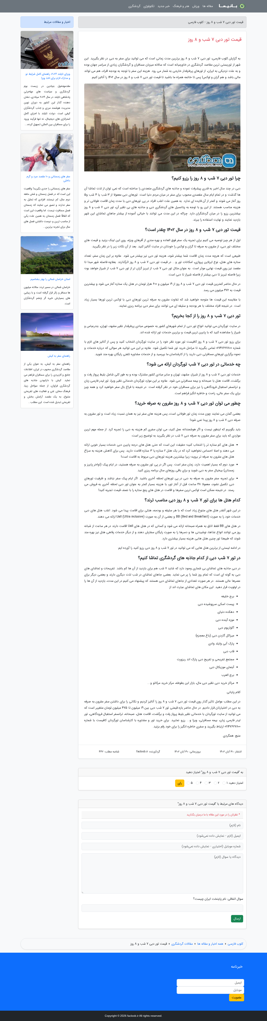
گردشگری (134, 6)
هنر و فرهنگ (181, 6)
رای (180, 783)
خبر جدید (164, 6)
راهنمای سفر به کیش (59, 356)
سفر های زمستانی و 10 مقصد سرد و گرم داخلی (48, 179)
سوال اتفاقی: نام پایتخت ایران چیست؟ (218, 899)
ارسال (237, 918)
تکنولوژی (148, 6)
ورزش (195, 6)
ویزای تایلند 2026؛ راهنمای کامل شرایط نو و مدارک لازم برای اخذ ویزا (48, 76)
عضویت (237, 997)
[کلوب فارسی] (232, 6)
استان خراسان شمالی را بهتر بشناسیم (50, 279)
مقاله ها (207, 6)
